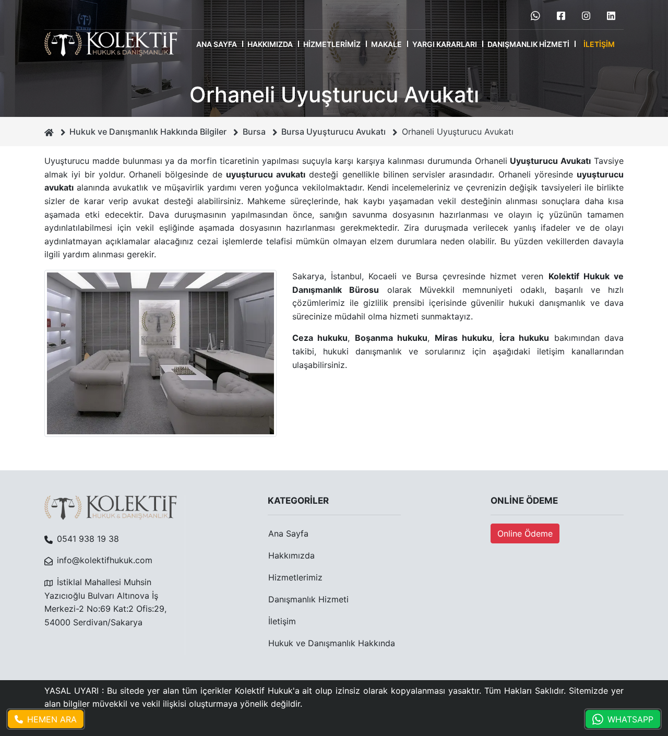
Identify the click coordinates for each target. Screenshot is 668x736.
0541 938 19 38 (88, 538)
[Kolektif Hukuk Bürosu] (110, 44)
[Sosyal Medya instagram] (586, 14)
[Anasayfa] (49, 131)
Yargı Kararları (444, 44)
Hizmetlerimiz (332, 44)
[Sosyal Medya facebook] (561, 14)
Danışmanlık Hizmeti (528, 44)
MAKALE (386, 44)
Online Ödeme (525, 533)
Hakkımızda (270, 44)
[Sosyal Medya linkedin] (611, 14)
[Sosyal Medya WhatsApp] (535, 14)
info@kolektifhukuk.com (104, 560)
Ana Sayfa (216, 44)
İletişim (599, 44)
